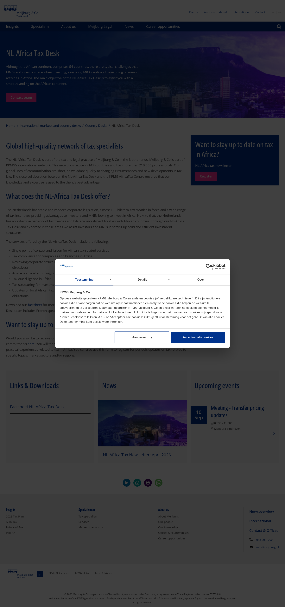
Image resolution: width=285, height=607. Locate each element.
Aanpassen (139, 337)
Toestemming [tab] (84, 279)
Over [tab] (200, 279)
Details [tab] (142, 279)
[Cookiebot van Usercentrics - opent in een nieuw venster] (208, 267)
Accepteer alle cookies (198, 337)
